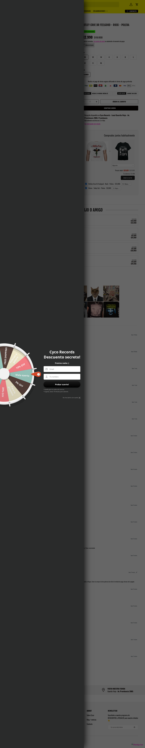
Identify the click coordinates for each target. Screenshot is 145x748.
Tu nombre (54, 377)
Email (52, 369)
